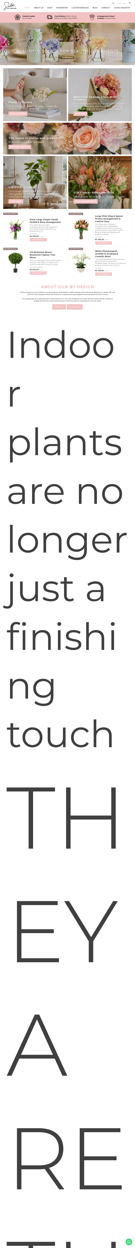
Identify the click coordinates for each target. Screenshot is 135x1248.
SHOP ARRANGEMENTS (85, 201)
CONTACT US (74, 307)
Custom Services (80, 8)
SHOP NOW (67, 58)
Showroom (62, 8)
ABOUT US (59, 307)
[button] (129, 1242)
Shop (49, 8)
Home (27, 8)
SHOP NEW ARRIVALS (19, 147)
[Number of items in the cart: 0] (130, 3)
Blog (95, 8)
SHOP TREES (16, 201)
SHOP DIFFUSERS (18, 114)
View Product (38, 239)
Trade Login (121, 3)
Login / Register (122, 8)
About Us (38, 8)
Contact (105, 8)
